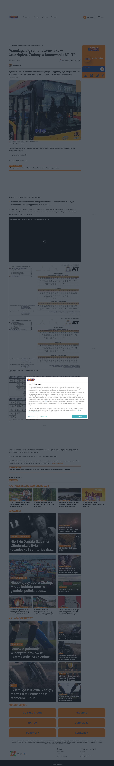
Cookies (38, 411)
